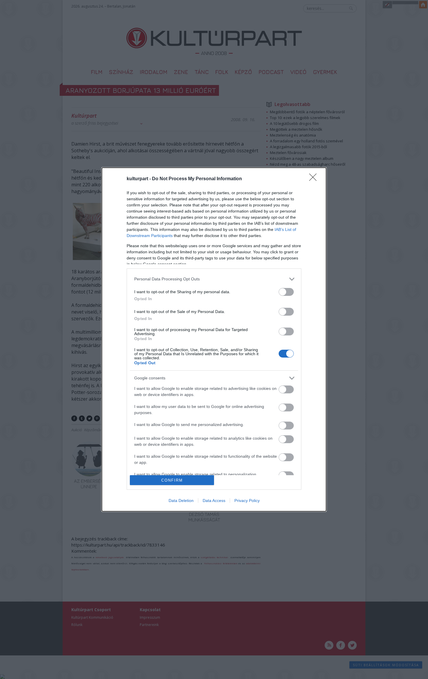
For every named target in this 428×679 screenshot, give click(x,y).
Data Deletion (181, 500)
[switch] (286, 292)
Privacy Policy (247, 500)
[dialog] (214, 340)
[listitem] (214, 279)
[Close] (314, 179)
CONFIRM (172, 480)
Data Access (214, 500)
